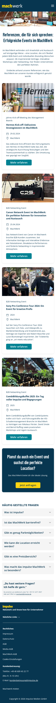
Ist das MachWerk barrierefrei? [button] (22, 522)
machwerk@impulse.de (23, 594)
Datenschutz (8, 639)
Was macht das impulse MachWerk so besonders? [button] (24, 568)
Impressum (8, 633)
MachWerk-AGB (10, 654)
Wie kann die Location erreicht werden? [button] (22, 544)
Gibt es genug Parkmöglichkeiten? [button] (24, 532)
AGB (5, 644)
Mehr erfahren (18, 162)
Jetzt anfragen (28, 485)
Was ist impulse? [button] (14, 512)
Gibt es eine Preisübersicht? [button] (20, 556)
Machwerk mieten (11, 688)
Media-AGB (8, 649)
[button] (52, 5)
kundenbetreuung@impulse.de (24, 680)
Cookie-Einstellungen (12, 659)
